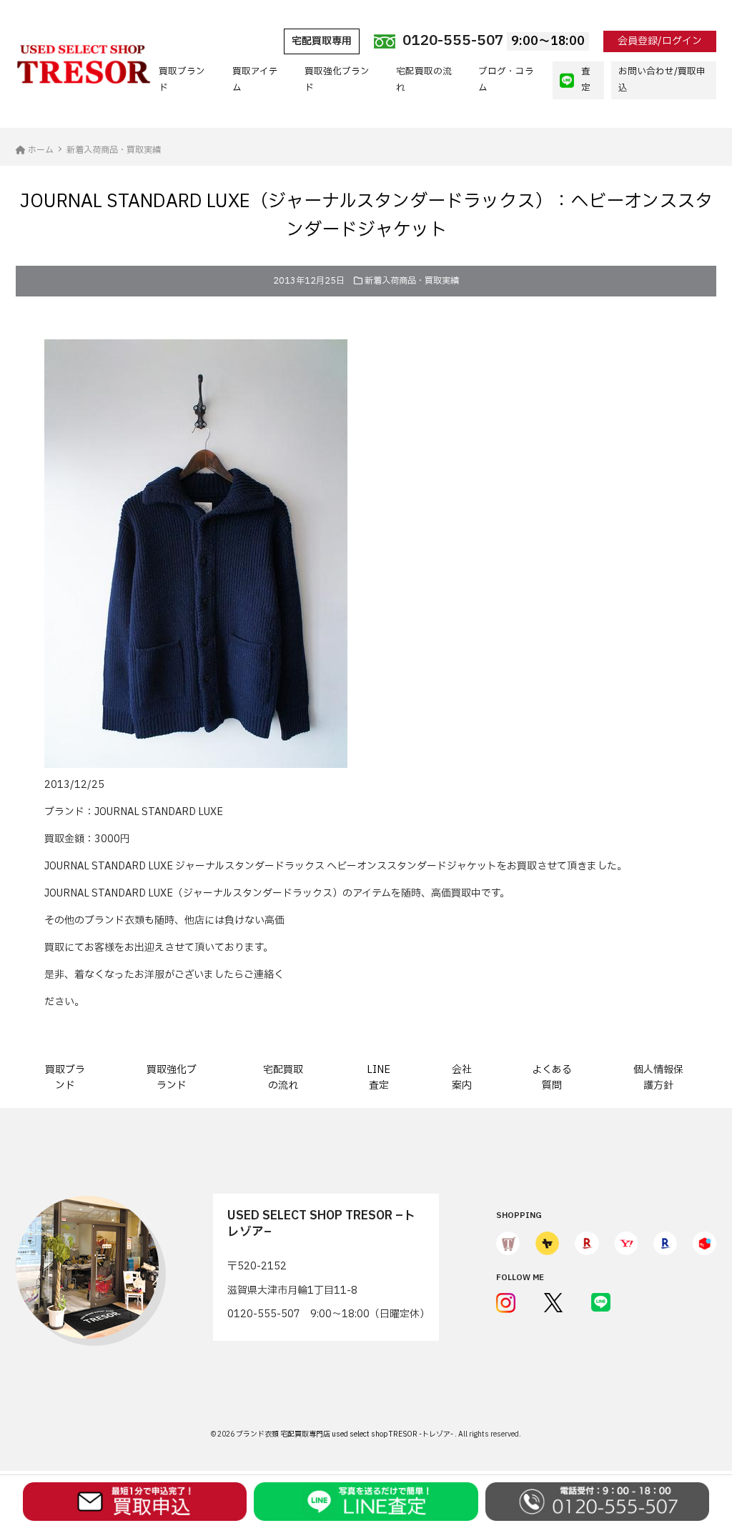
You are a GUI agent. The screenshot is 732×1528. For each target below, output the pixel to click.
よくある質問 (552, 1077)
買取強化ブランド (337, 79)
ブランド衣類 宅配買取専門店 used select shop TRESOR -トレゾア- (345, 1434)
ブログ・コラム (506, 79)
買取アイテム (255, 79)
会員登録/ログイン (660, 41)
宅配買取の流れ (424, 79)
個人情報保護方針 (658, 1077)
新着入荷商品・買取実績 (412, 280)
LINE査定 (378, 1077)
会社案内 (462, 1077)
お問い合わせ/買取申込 (662, 79)
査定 (585, 79)
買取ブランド (182, 79)
